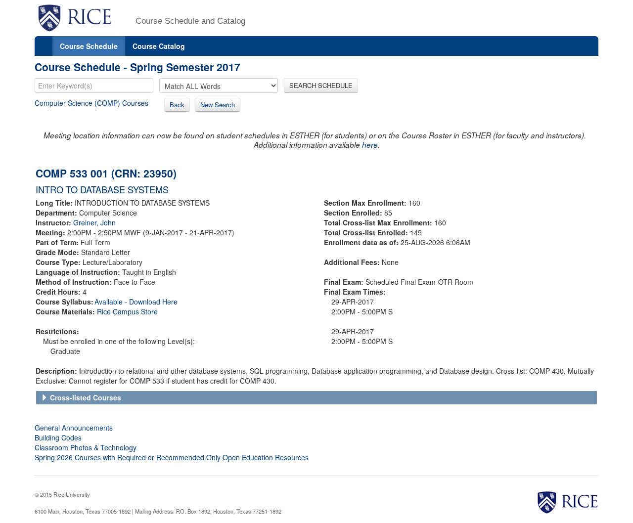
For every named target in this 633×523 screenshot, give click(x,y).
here (370, 144)
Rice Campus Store (127, 311)
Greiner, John (94, 222)
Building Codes (58, 437)
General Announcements (74, 428)
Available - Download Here (136, 301)
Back (177, 104)
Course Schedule (89, 46)
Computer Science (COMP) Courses (91, 103)
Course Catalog (159, 46)
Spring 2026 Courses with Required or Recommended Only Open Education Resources (172, 457)
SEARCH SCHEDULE (321, 85)
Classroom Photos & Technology (85, 447)
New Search (217, 104)
